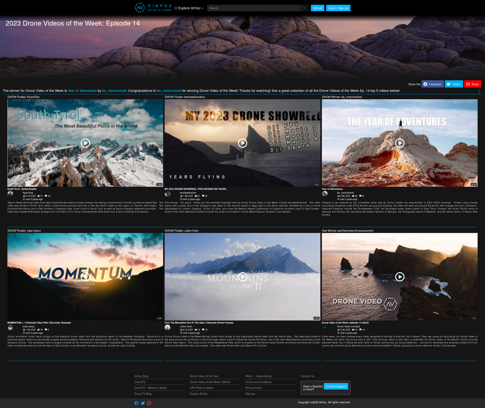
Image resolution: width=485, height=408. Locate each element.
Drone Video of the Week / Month (210, 382)
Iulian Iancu (29, 326)
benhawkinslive (188, 192)
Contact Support (336, 386)
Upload (317, 8)
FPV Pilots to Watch (202, 388)
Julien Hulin (186, 326)
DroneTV (140, 382)
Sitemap (250, 393)
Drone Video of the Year (204, 376)
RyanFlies (28, 192)
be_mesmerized (114, 90)
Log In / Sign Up (338, 8)
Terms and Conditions (258, 382)
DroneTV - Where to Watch (151, 388)
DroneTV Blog (143, 393)
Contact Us (307, 376)
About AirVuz (264, 376)
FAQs (248, 376)
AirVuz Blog (141, 376)
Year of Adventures (82, 90)
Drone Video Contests (348, 326)
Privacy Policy (253, 388)
